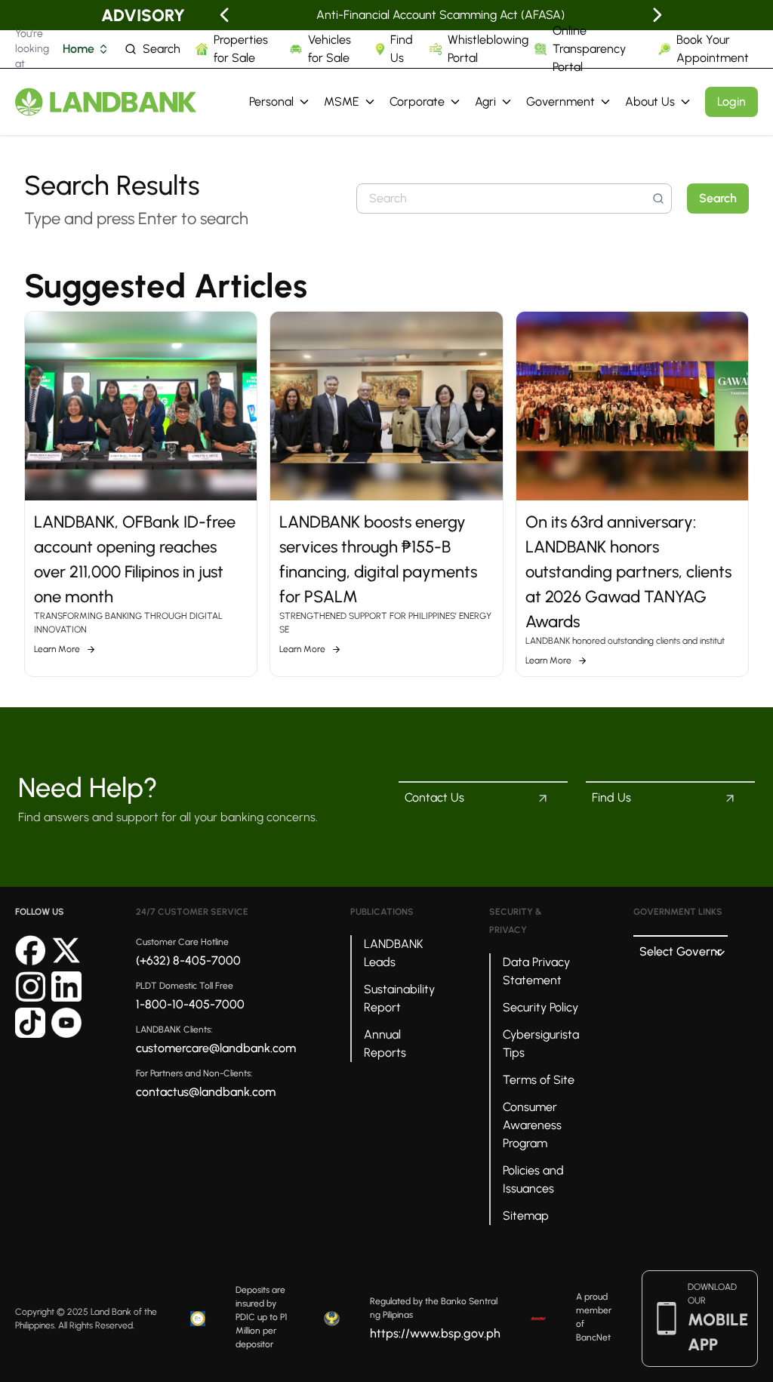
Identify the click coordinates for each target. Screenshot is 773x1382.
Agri (485, 101)
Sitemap (526, 1215)
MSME (341, 101)
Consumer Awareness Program (532, 1125)
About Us (650, 101)
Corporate (417, 101)
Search (161, 49)
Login (731, 101)
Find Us (401, 48)
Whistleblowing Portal (488, 48)
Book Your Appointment (712, 48)
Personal (271, 101)
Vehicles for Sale (329, 48)
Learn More (57, 649)
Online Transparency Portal (589, 48)
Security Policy (540, 1007)
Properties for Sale (241, 48)
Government (560, 101)
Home (78, 49)
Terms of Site (538, 1080)
